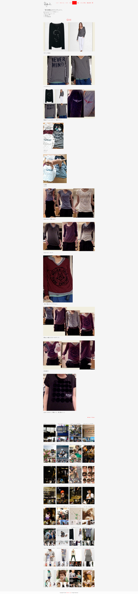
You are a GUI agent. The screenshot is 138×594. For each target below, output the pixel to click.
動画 (78, 2)
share (93, 417)
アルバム (74, 2)
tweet (90, 417)
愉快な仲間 (89, 2)
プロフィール (62, 2)
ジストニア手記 (83, 2)
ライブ (67, 2)
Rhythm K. (68, 592)
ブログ (70, 2)
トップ (57, 2)
